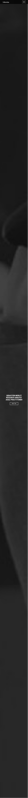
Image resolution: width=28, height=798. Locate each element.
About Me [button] (14, 403)
